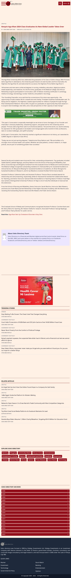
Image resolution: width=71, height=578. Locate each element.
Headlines (48, 456)
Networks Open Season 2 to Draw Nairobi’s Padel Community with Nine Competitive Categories (32, 403)
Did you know (37, 453)
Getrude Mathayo (6, 413)
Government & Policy (8, 571)
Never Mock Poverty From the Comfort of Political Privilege (20, 330)
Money (23, 460)
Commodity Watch (25, 453)
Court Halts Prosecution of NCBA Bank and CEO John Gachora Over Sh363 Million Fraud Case (31, 322)
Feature (22, 456)
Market (3, 562)
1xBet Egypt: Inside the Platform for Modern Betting (18, 395)
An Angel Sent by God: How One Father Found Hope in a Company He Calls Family (28, 387)
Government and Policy (35, 456)
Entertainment (49, 453)
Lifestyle (5, 460)
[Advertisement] (35, 11)
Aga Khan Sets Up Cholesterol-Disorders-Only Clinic (26, 214)
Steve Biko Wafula (6, 316)
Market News (14, 460)
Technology (62, 460)
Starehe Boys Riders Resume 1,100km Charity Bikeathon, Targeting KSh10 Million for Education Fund (34, 419)
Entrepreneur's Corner (9, 456)
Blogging (13, 453)
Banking (5, 453)
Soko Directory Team (9, 29)
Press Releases (41, 460)
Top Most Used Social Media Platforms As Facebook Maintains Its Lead (24, 411)
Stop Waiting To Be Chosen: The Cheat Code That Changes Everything (24, 314)
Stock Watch (52, 460)
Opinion (31, 460)
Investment (57, 456)
